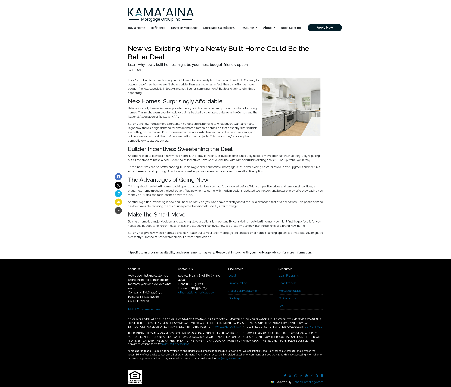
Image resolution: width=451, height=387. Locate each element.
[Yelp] (317, 375)
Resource (247, 27)
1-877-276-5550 (313, 326)
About (268, 27)
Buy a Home (136, 27)
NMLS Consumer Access (144, 309)
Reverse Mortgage (184, 27)
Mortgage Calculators (219, 27)
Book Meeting (291, 27)
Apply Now (325, 27)
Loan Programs (289, 275)
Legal (232, 275)
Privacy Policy (237, 283)
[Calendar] (322, 375)
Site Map (234, 298)
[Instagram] (295, 375)
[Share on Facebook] (118, 176)
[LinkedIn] (301, 375)
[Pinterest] (306, 375)
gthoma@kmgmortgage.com (197, 292)
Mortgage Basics (290, 290)
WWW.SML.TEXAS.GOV (228, 326)
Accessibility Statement (243, 290)
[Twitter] (290, 375)
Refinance (158, 27)
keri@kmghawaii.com (229, 358)
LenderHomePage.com (308, 382)
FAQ (282, 306)
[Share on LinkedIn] (118, 193)
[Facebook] (285, 375)
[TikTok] (312, 375)
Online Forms (287, 298)
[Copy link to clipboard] (118, 210)
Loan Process (287, 283)
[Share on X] (118, 185)
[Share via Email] (118, 202)
